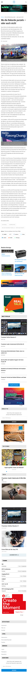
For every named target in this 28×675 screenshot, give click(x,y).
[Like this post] (10, 234)
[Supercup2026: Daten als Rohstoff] (14, 457)
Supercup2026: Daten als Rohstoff (14, 467)
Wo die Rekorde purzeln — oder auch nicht (13, 227)
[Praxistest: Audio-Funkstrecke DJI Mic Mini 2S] (14, 492)
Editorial (4, 224)
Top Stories (6, 446)
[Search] (26, 2)
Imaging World (5, 574)
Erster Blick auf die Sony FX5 (10, 549)
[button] (3, 460)
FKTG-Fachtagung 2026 (7, 589)
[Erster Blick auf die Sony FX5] (14, 539)
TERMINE (5, 560)
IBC (3, 564)
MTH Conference (6, 569)
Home (2, 17)
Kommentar (12, 224)
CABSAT (4, 579)
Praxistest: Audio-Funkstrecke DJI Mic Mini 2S (12, 344)
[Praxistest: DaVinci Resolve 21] (14, 515)
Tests (4, 474)
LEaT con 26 (5, 584)
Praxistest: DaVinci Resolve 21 (8, 337)
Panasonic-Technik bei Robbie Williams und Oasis (13, 377)
